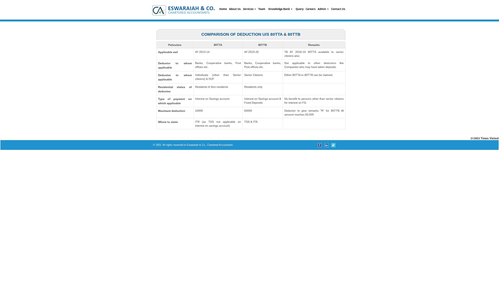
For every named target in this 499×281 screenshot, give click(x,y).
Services (248, 9)
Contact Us (338, 9)
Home (223, 9)
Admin (322, 9)
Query (299, 9)
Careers (310, 9)
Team (261, 9)
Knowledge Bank (279, 9)
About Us (235, 9)
